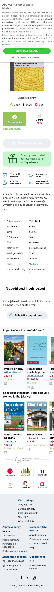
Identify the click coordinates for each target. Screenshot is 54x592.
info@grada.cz (14, 565)
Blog (31, 547)
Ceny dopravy (25, 504)
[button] (27, 57)
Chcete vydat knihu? (39, 539)
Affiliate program (37, 535)
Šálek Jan (8, 441)
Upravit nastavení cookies (38, 567)
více (5, 209)
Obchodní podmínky (28, 512)
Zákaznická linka (26, 521)
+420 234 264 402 (15, 561)
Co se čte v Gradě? (38, 543)
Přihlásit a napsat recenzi (30, 315)
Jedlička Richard (35, 375)
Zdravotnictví (8, 535)
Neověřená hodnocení (25, 288)
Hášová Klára (10, 372)
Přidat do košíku (30, 143)
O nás (32, 561)
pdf (41, 105)
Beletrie (6, 531)
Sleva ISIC (23, 517)
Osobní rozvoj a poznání (14, 551)
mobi (29, 105)
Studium (33, 264)
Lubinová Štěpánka (36, 438)
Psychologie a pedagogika (9, 545)
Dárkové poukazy (26, 508)
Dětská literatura (10, 539)
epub (17, 105)
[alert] (27, 31)
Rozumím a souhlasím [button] (27, 51)
